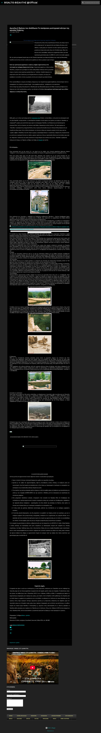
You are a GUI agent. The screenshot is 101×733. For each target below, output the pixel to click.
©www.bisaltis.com (50, 730)
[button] (10, 35)
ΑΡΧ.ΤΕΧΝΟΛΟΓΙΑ (69, 715)
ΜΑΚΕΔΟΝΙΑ (45, 718)
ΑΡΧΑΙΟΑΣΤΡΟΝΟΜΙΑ (56, 715)
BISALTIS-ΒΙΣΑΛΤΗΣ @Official (20, 2)
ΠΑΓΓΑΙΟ (36, 718)
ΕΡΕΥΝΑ (28, 718)
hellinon (23, 615)
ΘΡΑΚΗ (54, 718)
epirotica (28, 615)
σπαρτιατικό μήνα (36, 118)
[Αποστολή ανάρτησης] (10, 627)
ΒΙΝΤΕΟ (10, 718)
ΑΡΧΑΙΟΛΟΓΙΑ (44, 715)
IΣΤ (11, 629)
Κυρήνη (41, 140)
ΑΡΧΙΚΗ (10, 715)
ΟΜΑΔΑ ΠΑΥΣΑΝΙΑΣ (18, 625)
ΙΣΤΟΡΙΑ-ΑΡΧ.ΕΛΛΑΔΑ (21, 715)
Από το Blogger (51, 728)
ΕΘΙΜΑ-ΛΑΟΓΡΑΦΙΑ (65, 718)
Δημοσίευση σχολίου (15, 642)
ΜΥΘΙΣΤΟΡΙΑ (33, 715)
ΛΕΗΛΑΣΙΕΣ (19, 718)
